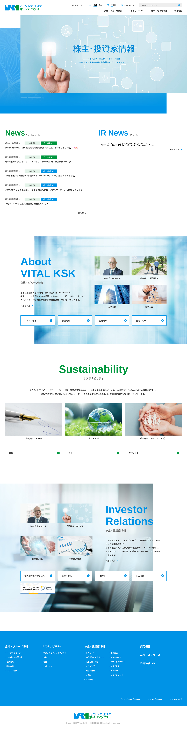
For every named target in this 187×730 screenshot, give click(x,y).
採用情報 (178, 10)
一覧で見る (81, 212)
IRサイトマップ (117, 675)
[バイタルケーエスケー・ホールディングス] (24, 6)
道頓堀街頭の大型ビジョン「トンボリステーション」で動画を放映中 (36, 161)
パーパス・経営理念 (14, 657)
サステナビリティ (137, 10)
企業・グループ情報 (113, 10)
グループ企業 (30, 320)
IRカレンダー (91, 666)
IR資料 (102, 575)
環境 (11, 453)
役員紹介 (103, 320)
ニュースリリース (150, 655)
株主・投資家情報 (159, 10)
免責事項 (114, 670)
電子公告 (114, 652)
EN (114, 5)
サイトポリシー (155, 699)
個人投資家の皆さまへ (34, 575)
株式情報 (140, 575)
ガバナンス (134, 453)
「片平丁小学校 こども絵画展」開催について (25, 203)
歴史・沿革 (141, 320)
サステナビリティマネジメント (55, 652)
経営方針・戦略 (92, 661)
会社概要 (66, 320)
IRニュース (90, 652)
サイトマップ (76, 5)
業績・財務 (67, 575)
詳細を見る (25, 305)
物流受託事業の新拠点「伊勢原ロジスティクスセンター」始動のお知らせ (39, 175)
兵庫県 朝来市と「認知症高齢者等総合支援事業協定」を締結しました (37, 147)
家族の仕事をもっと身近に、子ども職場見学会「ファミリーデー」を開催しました (42, 189)
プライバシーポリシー (130, 699)
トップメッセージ (13, 652)
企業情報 (10, 661)
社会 (71, 453)
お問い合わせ (129, 5)
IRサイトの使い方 (118, 661)
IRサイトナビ (116, 666)
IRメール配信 (116, 657)
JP (112, 5)
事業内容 (10, 666)
